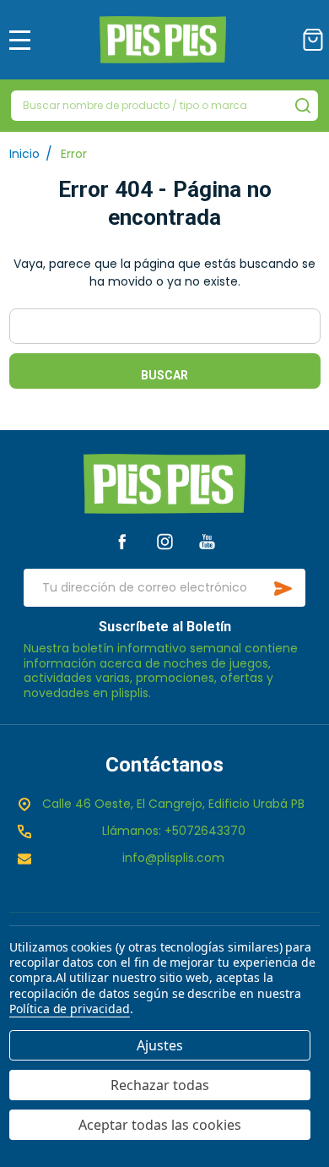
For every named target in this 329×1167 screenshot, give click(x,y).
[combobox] (164, 106)
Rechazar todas (160, 1085)
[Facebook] (121, 541)
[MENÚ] (20, 40)
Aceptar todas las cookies (159, 1124)
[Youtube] (207, 541)
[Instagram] (164, 541)
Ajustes (160, 1045)
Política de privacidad (69, 1009)
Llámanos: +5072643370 (173, 830)
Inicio (24, 153)
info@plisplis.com (173, 857)
